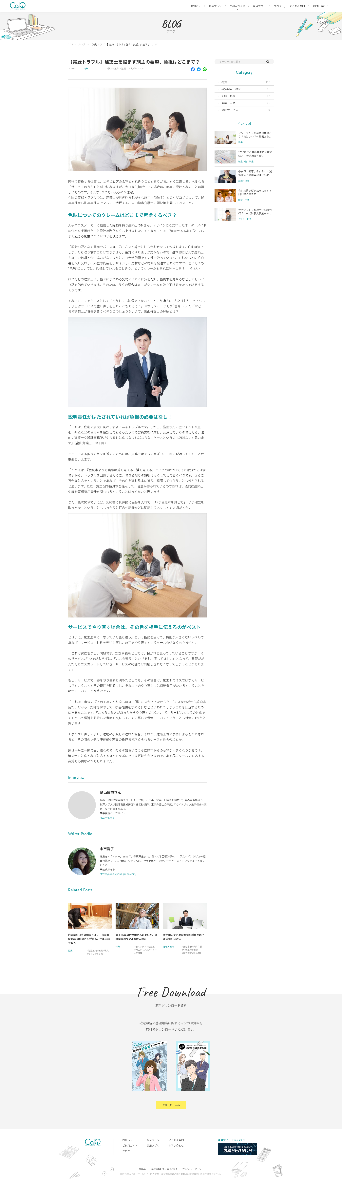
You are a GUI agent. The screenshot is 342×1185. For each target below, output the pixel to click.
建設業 (91, 950)
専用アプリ (259, 6)
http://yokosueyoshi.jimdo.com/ (118, 874)
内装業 (99, 950)
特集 (86, 68)
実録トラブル (136, 68)
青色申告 (187, 946)
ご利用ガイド (237, 6)
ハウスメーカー (149, 949)
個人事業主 (113, 68)
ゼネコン (92, 953)
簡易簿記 (197, 953)
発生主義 (197, 946)
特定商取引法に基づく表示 (164, 1169)
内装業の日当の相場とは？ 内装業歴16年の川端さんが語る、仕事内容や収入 (89, 939)
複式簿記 (187, 953)
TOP (70, 44)
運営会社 (143, 1169)
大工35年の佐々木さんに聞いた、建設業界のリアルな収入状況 (136, 937)
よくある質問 (297, 6)
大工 (138, 949)
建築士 (124, 68)
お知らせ (196, 6)
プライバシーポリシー (192, 1169)
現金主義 (187, 949)
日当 (100, 953)
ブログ (277, 6)
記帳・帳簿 (168, 946)
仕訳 (195, 949)
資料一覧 (167, 1105)
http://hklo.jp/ (108, 817)
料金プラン (215, 6)
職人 (106, 950)
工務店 (139, 953)
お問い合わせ (320, 6)
